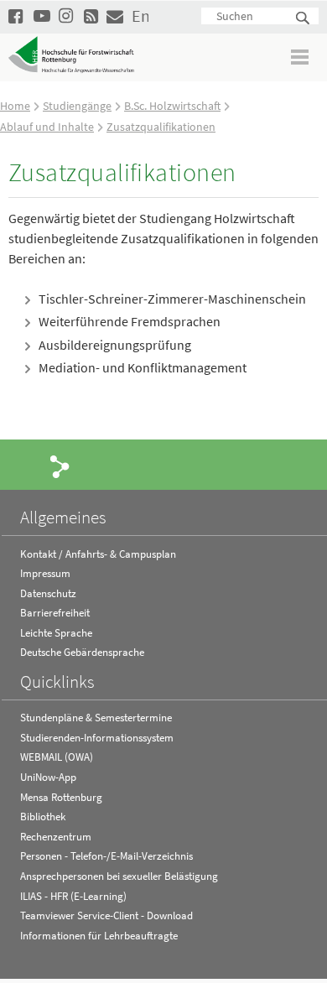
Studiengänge (77, 105)
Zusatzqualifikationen (160, 126)
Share (60, 465)
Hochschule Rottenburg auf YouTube (42, 15)
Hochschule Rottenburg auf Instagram (67, 15)
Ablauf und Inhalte (47, 126)
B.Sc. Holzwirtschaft (172, 105)
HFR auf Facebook (16, 15)
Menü (300, 56)
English (140, 15)
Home (15, 105)
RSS (92, 15)
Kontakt (114, 15)
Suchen (303, 19)
